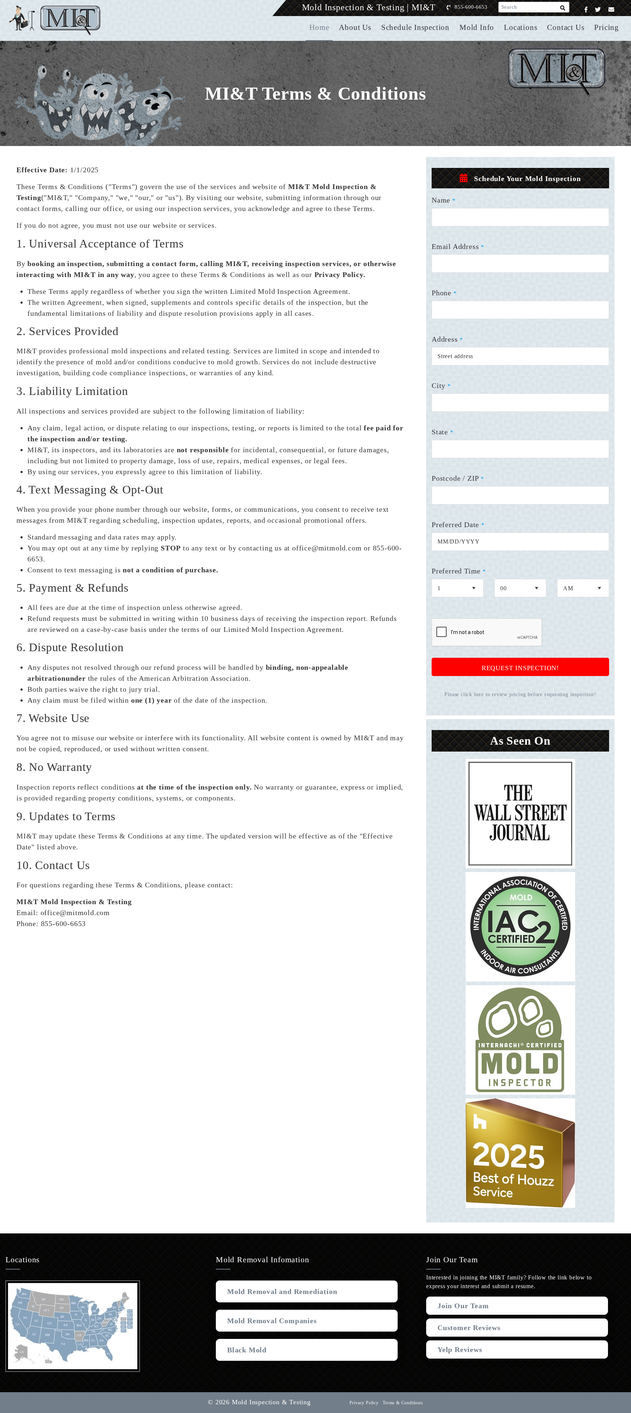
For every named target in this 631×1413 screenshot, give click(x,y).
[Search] (563, 9)
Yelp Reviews (459, 1349)
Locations (520, 27)
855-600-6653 (471, 7)
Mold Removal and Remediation (282, 1291)
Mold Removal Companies (272, 1321)
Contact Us (565, 27)
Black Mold (247, 1350)
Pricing (606, 27)
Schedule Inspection (415, 27)
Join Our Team (463, 1306)
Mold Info (476, 27)
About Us (355, 27)
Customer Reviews (469, 1328)
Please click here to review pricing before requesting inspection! (520, 694)
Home (319, 27)
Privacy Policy (364, 1402)
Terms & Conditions (403, 1402)
